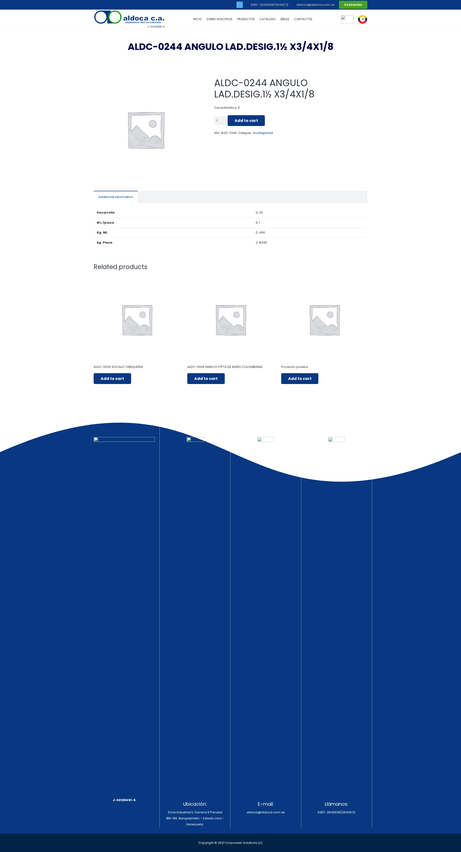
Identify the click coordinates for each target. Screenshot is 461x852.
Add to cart (246, 120)
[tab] (116, 197)
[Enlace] (362, 19)
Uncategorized (263, 133)
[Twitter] (240, 5)
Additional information (115, 197)
